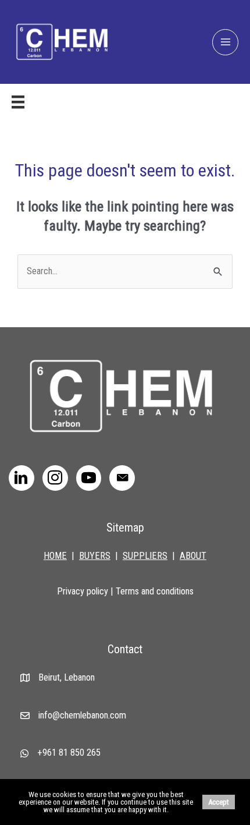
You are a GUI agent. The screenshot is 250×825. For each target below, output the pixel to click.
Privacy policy (82, 591)
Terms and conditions (155, 591)
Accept (218, 802)
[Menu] (18, 102)
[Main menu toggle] (225, 42)
